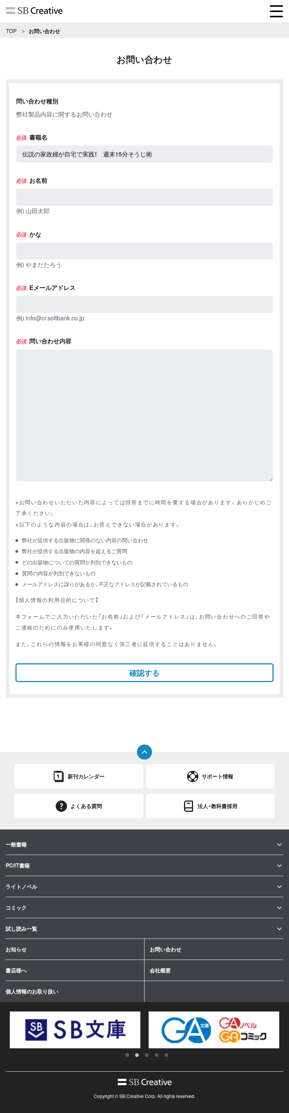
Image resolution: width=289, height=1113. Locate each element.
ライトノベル (21, 886)
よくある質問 (86, 806)
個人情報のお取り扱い (32, 991)
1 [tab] (127, 1055)
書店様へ (16, 970)
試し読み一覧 (21, 928)
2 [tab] (137, 1055)
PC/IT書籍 (18, 865)
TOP (11, 31)
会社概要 (160, 970)
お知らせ (16, 949)
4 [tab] (156, 1055)
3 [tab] (147, 1055)
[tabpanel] (162, 1029)
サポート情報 (217, 776)
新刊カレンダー (86, 776)
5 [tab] (166, 1055)
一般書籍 (16, 844)
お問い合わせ (165, 949)
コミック (16, 907)
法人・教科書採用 (217, 806)
